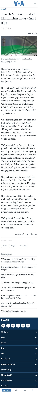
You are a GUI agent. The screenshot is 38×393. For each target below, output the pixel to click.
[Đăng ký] (28, 326)
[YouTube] (16, 390)
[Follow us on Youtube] (13, 326)
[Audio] (25, 390)
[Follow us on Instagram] (18, 326)
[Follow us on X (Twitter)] (8, 326)
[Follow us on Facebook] (3, 326)
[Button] (32, 33)
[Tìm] (33, 390)
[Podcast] (23, 326)
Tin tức (4, 9)
